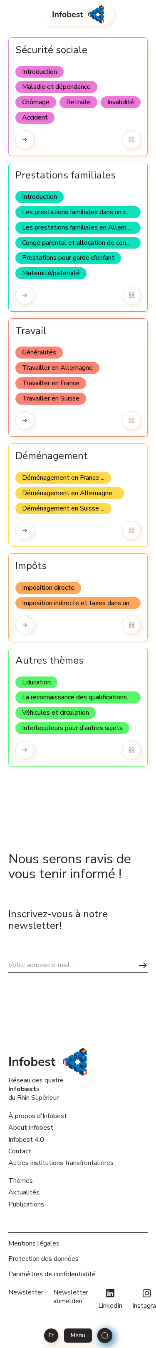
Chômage (36, 102)
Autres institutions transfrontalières (61, 1163)
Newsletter (25, 1292)
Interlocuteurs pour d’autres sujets (72, 728)
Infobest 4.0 (26, 1139)
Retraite (78, 102)
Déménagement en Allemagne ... (70, 493)
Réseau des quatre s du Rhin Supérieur (36, 1089)
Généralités (39, 352)
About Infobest (30, 1127)
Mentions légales (33, 1243)
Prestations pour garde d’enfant (68, 257)
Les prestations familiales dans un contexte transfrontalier (81, 212)
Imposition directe (48, 587)
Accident (35, 117)
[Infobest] (78, 14)
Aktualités (24, 1192)
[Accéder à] (24, 139)
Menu (78, 1335)
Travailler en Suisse (50, 398)
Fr (51, 1335)
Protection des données (43, 1259)
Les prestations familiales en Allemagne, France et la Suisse (81, 227)
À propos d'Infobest (37, 1116)
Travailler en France (50, 383)
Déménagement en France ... (63, 477)
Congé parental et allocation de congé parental (81, 242)
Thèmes (20, 1180)
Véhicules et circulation (55, 712)
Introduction (39, 71)
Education (36, 682)
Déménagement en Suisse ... (63, 508)
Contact (19, 1151)
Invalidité (120, 102)
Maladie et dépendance (56, 86)
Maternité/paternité (51, 273)
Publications (26, 1204)
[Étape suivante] (143, 965)
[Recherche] (104, 1335)
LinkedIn (110, 1305)
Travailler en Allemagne (57, 367)
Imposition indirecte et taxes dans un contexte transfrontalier (81, 603)
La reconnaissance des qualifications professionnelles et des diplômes (81, 697)
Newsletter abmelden (70, 1297)
